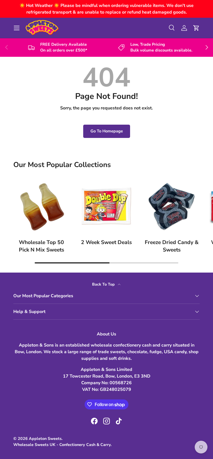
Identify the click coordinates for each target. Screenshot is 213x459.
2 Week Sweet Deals (106, 242)
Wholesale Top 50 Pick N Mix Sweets (41, 246)
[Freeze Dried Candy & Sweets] (171, 206)
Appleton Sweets (45, 438)
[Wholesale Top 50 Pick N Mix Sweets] (41, 206)
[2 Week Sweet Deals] (106, 206)
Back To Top (104, 284)
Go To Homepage (106, 131)
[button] (196, 28)
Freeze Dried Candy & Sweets (172, 246)
